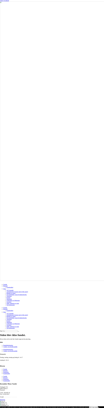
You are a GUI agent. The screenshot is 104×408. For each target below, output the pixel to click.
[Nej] (98, 407)
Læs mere (94, 407)
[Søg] (18, 331)
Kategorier (6, 372)
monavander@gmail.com (10, 397)
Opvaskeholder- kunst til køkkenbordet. (16, 294)
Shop (4, 289)
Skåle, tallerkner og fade (12, 303)
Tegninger (9, 296)
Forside (5, 284)
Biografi (5, 286)
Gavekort (8, 302)
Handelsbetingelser (8, 345)
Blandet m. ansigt (10, 293)
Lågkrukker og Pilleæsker (13, 300)
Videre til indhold (4, 0)
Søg (1, 331)
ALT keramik (9, 290)
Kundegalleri (9, 287)
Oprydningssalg (10, 305)
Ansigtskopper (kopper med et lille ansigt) (17, 291)
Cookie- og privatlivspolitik (10, 346)
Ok (90, 407)
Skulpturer (9, 299)
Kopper (8, 297)
